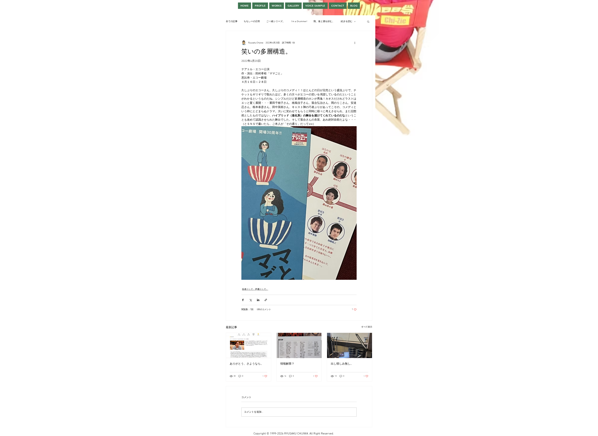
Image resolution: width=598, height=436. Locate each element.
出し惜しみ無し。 (342, 364)
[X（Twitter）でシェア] (250, 299)
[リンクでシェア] (265, 299)
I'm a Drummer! (299, 21)
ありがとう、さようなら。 (246, 364)
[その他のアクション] (355, 43)
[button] (368, 21)
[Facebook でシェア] (242, 299)
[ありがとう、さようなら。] (248, 345)
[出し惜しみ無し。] (349, 345)
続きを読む (346, 21)
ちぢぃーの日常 (252, 21)
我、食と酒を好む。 (324, 21)
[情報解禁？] (299, 345)
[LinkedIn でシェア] (258, 299)
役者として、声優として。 (255, 289)
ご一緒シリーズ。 (275, 21)
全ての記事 (231, 21)
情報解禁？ (287, 364)
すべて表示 (366, 327)
